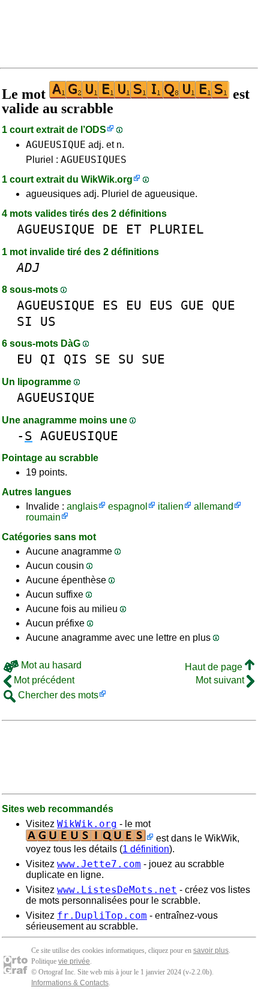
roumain (43, 517)
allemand (213, 506)
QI (48, 359)
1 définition (145, 849)
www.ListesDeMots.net (117, 889)
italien (171, 506)
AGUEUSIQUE (56, 144)
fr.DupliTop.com (102, 915)
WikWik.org (107, 179)
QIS (75, 359)
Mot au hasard (50, 665)
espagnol (128, 506)
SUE (153, 359)
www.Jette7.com (99, 864)
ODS (95, 130)
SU (126, 359)
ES (110, 305)
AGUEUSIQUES (94, 159)
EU (134, 305)
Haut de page (215, 667)
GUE (192, 305)
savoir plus (211, 950)
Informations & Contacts (70, 983)
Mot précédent (42, 680)
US (48, 321)
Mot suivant (221, 680)
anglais (82, 506)
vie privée (74, 961)
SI (24, 321)
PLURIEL (176, 229)
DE (110, 229)
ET (134, 229)
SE (102, 359)
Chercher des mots (57, 695)
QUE (223, 305)
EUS (161, 305)
